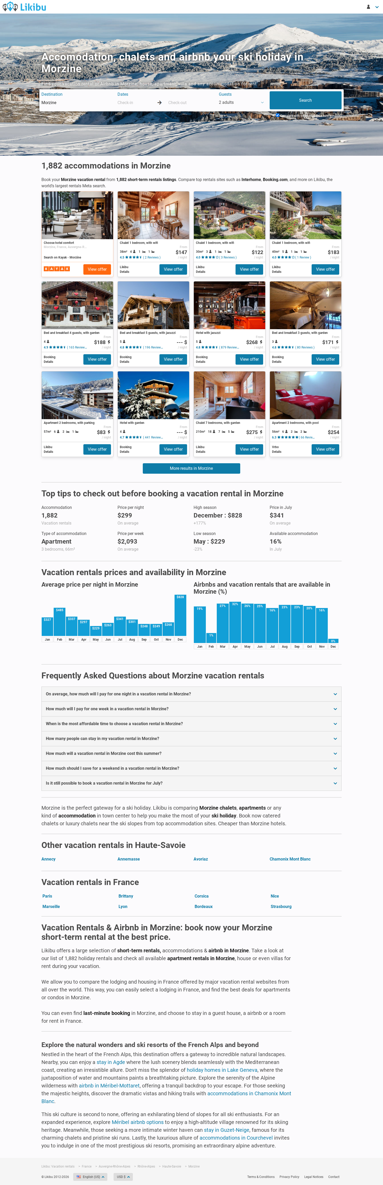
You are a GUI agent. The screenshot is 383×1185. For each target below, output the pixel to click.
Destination (52, 94)
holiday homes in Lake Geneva (222, 1070)
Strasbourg (281, 906)
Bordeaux (204, 906)
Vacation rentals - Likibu (24, 6)
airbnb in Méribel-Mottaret (109, 1085)
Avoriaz (201, 859)
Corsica (202, 896)
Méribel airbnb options (138, 1122)
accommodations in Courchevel (236, 1138)
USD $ (121, 1177)
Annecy (48, 859)
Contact (333, 1177)
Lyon (123, 906)
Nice (275, 896)
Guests (225, 94)
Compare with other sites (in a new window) (310, 116)
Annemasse (129, 859)
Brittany (126, 896)
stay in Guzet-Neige (226, 1130)
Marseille (51, 906)
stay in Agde (111, 1062)
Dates (123, 94)
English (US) (91, 1177)
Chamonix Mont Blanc (290, 859)
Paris (47, 896)
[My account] (373, 7)
